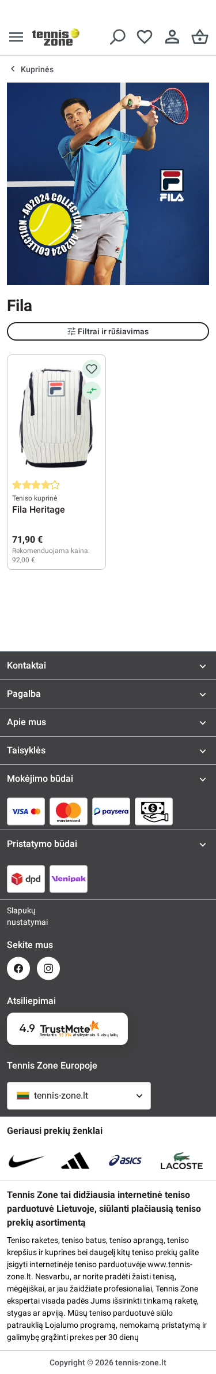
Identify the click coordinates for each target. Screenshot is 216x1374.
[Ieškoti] (117, 37)
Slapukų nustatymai (18, 916)
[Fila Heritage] (56, 417)
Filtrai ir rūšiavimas (113, 331)
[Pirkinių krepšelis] (200, 36)
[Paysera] (111, 811)
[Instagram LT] (48, 968)
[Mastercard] (69, 811)
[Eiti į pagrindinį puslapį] (55, 37)
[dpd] (26, 879)
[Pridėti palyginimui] (91, 391)
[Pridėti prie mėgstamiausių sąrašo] (91, 369)
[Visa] (26, 811)
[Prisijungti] (172, 37)
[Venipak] (69, 879)
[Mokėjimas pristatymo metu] (154, 811)
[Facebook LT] (18, 968)
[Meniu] (16, 37)
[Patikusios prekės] (144, 36)
